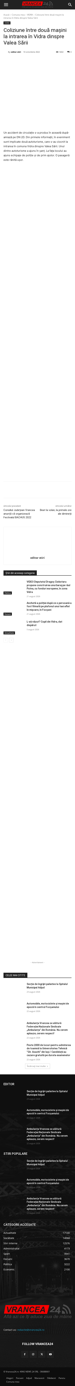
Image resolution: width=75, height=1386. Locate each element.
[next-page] (11, 640)
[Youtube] (50, 1354)
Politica (8, 593)
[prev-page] (5, 640)
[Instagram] (33, 1354)
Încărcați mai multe (36, 1066)
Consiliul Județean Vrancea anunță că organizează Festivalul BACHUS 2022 (19, 514)
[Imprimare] (58, 60)
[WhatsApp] (42, 60)
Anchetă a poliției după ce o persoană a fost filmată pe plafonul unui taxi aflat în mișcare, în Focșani (49, 606)
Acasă (6, 14)
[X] (25, 60)
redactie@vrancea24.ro (30, 1329)
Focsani (8, 614)
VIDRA (30, 14)
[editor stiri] (5, 52)
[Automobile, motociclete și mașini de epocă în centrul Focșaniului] (13, 1009)
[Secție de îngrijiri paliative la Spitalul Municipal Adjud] (13, 989)
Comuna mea (18, 14)
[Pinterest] (34, 60)
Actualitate (9, 633)
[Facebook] (17, 60)
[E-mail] (50, 60)
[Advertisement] (37, 323)
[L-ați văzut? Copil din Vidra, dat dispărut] (13, 627)
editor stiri (16, 52)
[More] (66, 490)
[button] (6, 4)
